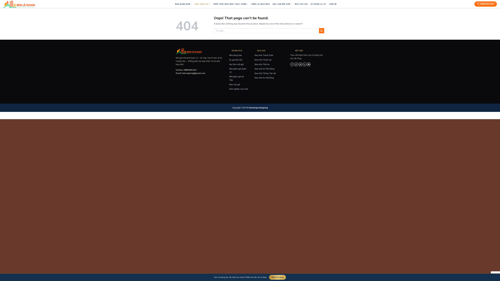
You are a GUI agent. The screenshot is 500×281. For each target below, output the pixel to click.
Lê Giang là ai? (318, 4)
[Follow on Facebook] (292, 64)
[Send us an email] (300, 64)
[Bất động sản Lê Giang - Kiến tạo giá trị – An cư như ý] (19, 4)
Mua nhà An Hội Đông (264, 77)
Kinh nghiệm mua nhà (238, 89)
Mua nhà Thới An (262, 64)
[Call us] (305, 64)
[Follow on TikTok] (296, 64)
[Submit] (321, 30)
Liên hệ (333, 4)
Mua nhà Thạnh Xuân (264, 55)
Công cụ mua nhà (260, 4)
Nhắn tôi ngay (277, 277)
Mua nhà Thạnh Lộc (263, 60)
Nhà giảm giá (202, 4)
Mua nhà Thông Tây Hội (265, 73)
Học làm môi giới (281, 4)
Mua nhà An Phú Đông (264, 69)
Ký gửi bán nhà (235, 60)
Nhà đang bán (182, 4)
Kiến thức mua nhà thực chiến (229, 4)
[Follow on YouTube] (309, 64)
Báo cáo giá (301, 4)
